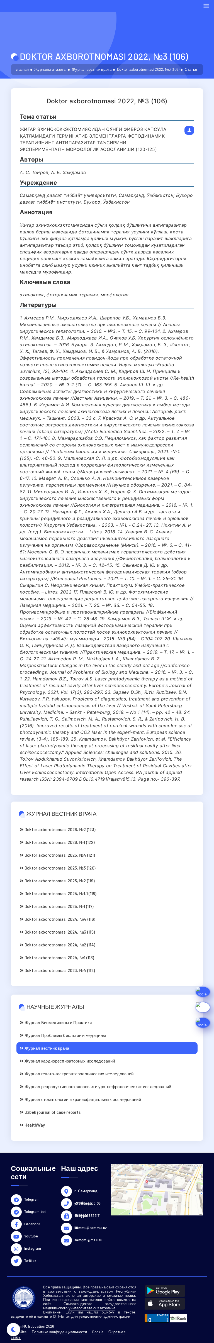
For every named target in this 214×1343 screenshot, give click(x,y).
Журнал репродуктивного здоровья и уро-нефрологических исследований (97, 1086)
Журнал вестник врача (91, 69)
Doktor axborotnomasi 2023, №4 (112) (59, 970)
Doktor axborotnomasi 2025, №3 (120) (59, 867)
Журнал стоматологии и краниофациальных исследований (82, 1099)
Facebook (32, 1224)
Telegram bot (35, 1211)
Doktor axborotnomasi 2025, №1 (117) (58, 906)
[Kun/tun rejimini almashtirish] (13, 1329)
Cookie (97, 1332)
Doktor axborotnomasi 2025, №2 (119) (58, 880)
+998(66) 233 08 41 (87, 1204)
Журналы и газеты (50, 69)
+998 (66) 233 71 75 (87, 1216)
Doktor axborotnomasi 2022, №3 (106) (148, 69)
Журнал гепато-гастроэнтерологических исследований (78, 1073)
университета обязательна (92, 1308)
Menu (206, 6)
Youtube (31, 1236)
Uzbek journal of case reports (52, 1112)
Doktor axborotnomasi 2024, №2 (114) (59, 944)
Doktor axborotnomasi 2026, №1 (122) (58, 842)
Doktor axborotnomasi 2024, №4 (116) (59, 919)
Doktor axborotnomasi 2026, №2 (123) (59, 829)
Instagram (32, 1248)
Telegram (32, 1199)
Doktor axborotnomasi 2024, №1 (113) (58, 957)
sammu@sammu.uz (88, 1227)
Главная (21, 69)
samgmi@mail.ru (88, 1240)
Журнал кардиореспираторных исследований (69, 1060)
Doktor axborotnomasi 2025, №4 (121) (59, 855)
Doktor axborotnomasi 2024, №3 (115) (59, 931)
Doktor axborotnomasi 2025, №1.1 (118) (59, 893)
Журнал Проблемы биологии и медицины (64, 1035)
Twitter (30, 1260)
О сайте (20, 1332)
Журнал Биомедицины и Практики (57, 1022)
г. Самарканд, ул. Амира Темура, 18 (86, 1192)
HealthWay (34, 1124)
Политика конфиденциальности (59, 1332)
